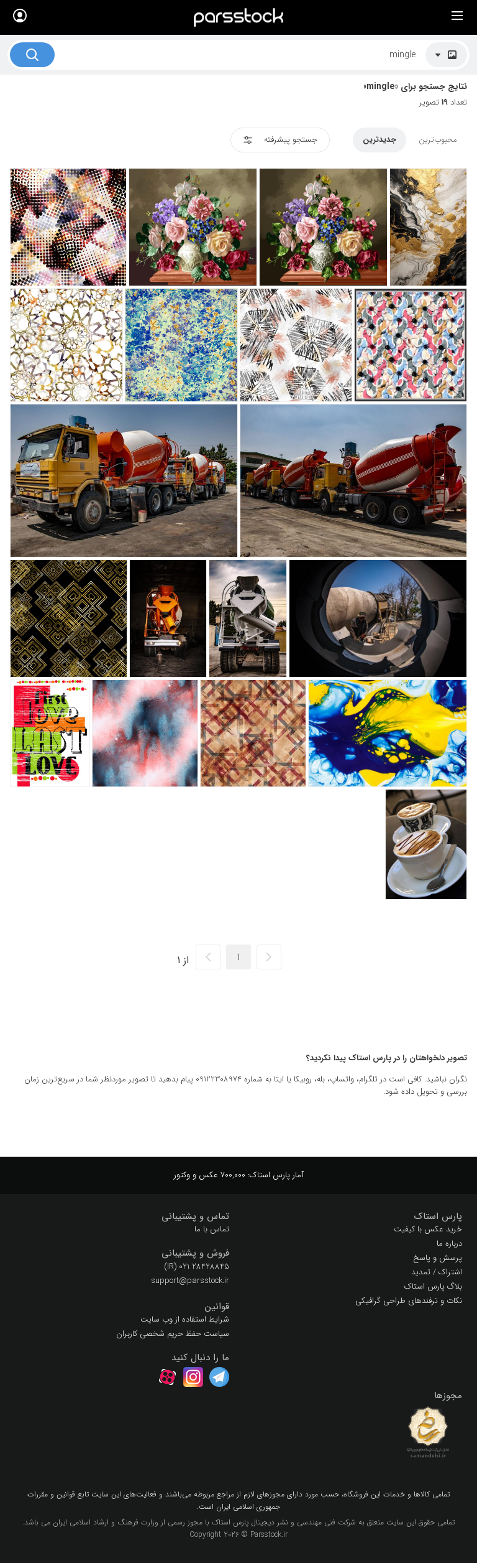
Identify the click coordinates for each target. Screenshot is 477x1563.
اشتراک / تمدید (436, 1272)
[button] (355, 1216)
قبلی (269, 957)
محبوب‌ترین (438, 139)
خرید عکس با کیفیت (428, 1229)
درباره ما (449, 1243)
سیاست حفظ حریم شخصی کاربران (172, 1333)
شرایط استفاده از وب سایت (184, 1319)
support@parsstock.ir (190, 1280)
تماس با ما (211, 1229)
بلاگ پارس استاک (433, 1286)
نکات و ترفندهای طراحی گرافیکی (408, 1300)
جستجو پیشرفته (290, 139)
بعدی (208, 957)
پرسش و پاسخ (437, 1257)
